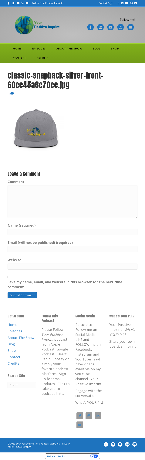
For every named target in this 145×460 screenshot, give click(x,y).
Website (14, 260)
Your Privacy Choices (79, 456)
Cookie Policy (23, 446)
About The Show (69, 48)
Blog (96, 48)
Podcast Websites (50, 443)
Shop (115, 48)
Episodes (39, 48)
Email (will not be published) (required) (40, 242)
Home (17, 48)
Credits (42, 58)
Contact (19, 58)
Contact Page (106, 3)
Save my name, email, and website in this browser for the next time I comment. (66, 284)
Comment (16, 181)
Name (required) (21, 225)
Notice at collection (56, 456)
